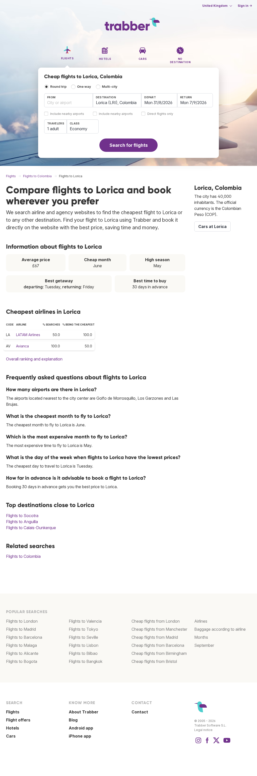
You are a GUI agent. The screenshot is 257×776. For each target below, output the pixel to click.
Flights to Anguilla (22, 521)
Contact (140, 711)
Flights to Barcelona (24, 637)
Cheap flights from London (156, 621)
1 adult (53, 128)
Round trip (58, 86)
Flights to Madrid (21, 629)
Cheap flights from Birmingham (159, 653)
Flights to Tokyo (83, 629)
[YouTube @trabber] (226, 742)
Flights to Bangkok (85, 661)
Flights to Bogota (21, 661)
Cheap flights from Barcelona (158, 645)
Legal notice (203, 730)
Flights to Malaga (21, 645)
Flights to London (22, 621)
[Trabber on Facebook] (207, 742)
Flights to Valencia (85, 621)
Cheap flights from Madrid (155, 637)
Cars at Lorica (212, 226)
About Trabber (83, 711)
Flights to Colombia (23, 556)
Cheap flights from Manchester (159, 629)
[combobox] (68, 100)
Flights (12, 711)
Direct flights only (160, 114)
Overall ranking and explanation (34, 358)
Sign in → (245, 6)
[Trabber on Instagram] (198, 742)
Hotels (12, 728)
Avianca (22, 346)
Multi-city (109, 86)
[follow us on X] (216, 742)
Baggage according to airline (220, 629)
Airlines (200, 621)
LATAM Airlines (28, 335)
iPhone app (80, 736)
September (204, 645)
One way (84, 86)
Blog (73, 719)
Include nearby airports (67, 114)
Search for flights (128, 145)
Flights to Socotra (22, 515)
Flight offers (18, 719)
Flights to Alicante (22, 653)
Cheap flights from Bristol (154, 661)
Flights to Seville (83, 637)
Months (201, 637)
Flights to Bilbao (83, 653)
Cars (11, 736)
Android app (81, 728)
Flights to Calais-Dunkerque (31, 527)
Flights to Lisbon (83, 645)
